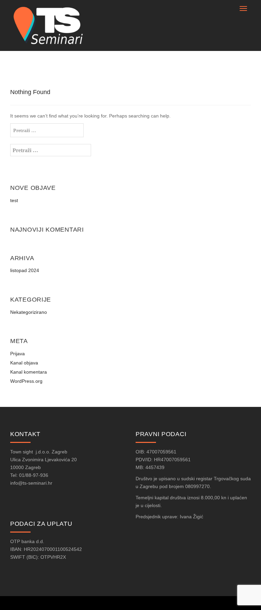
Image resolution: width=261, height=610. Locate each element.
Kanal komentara (28, 372)
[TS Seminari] (50, 25)
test (14, 200)
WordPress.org (26, 381)
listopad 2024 (24, 270)
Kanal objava (24, 362)
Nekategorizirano (28, 312)
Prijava (17, 353)
